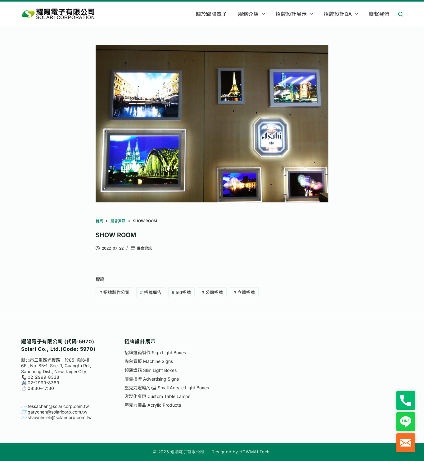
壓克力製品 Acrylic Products (152, 405)
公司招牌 (212, 292)
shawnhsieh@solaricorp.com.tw (60, 417)
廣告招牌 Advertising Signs (151, 379)
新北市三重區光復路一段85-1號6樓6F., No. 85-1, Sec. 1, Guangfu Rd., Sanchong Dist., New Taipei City (56, 365)
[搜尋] (400, 14)
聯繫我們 (379, 14)
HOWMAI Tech (254, 451)
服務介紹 (248, 14)
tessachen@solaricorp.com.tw (58, 406)
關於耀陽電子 (211, 14)
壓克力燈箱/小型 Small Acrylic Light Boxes (166, 387)
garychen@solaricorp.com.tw (57, 411)
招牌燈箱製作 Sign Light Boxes (155, 352)
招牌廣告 (150, 292)
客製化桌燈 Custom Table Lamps (157, 396)
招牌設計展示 (291, 14)
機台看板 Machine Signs (148, 361)
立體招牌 (244, 292)
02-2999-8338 (43, 377)
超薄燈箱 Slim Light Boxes (150, 370)
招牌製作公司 (114, 292)
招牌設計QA (338, 14)
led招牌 (181, 292)
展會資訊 (144, 248)
